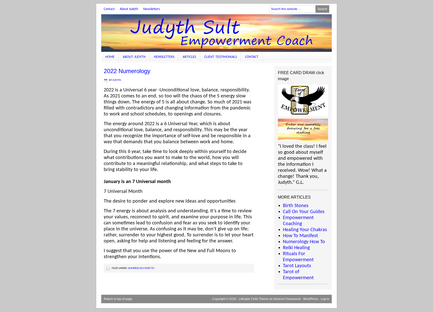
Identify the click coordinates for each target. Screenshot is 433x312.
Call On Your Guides (303, 211)
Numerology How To (141, 268)
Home (110, 57)
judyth (116, 80)
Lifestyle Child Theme (253, 299)
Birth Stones (295, 205)
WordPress (310, 299)
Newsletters (151, 9)
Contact (109, 9)
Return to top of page (118, 299)
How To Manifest (300, 235)
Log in (325, 299)
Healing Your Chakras (305, 229)
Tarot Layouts (297, 265)
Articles (189, 57)
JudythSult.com (216, 33)
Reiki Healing (296, 247)
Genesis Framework (287, 299)
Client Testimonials (220, 57)
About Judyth (129, 9)
